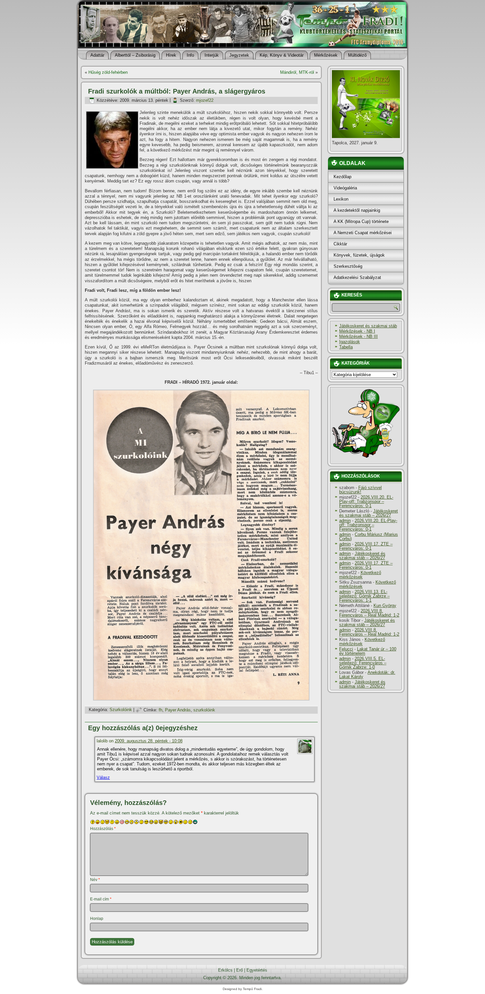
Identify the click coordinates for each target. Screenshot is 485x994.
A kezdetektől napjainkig (357, 210)
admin (345, 520)
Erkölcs (225, 970)
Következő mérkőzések (360, 574)
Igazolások (349, 341)
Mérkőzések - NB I (357, 331)
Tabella (346, 347)
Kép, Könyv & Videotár (282, 55)
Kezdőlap (342, 176)
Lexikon (341, 199)
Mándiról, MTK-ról (297, 72)
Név (95, 879)
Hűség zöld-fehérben (108, 72)
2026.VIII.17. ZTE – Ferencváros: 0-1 (366, 546)
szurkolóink (204, 709)
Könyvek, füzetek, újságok (359, 255)
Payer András (178, 709)
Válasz (103, 777)
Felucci (346, 649)
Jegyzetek (239, 55)
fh (160, 709)
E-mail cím (101, 899)
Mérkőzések (326, 55)
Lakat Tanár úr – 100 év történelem (367, 651)
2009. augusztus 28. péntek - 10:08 (148, 740)
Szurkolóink (121, 709)
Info (190, 55)
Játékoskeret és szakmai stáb (368, 325)
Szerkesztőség (348, 266)
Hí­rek (171, 55)
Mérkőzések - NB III (358, 336)
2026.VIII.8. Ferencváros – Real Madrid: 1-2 (369, 613)
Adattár (97, 55)
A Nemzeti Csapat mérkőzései (363, 232)
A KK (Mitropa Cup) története (361, 221)
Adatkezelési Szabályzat (357, 277)
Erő (239, 970)
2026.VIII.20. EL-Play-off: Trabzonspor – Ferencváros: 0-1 (366, 501)
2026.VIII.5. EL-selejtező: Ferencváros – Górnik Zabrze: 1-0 (362, 663)
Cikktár (340, 243)
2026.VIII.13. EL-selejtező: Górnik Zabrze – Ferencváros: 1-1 (364, 596)
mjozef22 (204, 100)
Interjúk (212, 55)
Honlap (96, 918)
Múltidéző (357, 55)
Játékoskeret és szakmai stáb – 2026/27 (368, 513)
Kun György (384, 605)
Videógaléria (345, 187)
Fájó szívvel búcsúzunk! (360, 489)
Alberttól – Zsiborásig (135, 55)
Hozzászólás (103, 828)
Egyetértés (256, 970)
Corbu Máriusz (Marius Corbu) (368, 536)
